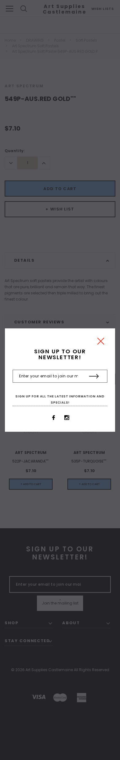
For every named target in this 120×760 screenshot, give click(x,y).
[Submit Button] (94, 376)
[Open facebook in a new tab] (53, 417)
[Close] (101, 343)
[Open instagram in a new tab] (66, 417)
